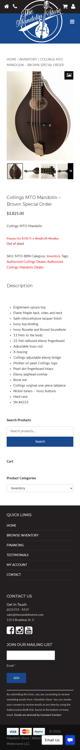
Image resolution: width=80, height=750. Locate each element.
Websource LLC (18, 744)
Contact (14, 574)
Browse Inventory (23, 535)
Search (40, 441)
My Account (17, 565)
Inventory (28, 59)
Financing (15, 545)
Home (11, 59)
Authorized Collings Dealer (26, 262)
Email (11, 665)
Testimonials (18, 555)
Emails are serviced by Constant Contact (37, 715)
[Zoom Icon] (68, 75)
